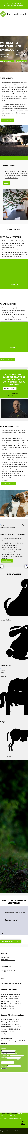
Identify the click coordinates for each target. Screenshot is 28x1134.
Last (16, 1053)
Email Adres (5, 1055)
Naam (3, 1049)
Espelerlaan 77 (6, 958)
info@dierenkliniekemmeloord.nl (14, 5)
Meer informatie (6, 561)
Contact (6, 183)
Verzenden (4, 1068)
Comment (4, 1066)
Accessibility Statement (14, 1118)
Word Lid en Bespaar (8, 484)
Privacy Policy (9, 1116)
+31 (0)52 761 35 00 (14, 3)
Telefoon (4, 1058)
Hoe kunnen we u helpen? (10, 1060)
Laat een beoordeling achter (10, 941)
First (16, 1051)
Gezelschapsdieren (6, 61)
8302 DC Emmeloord (8, 960)
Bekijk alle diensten (7, 360)
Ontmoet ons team (7, 120)
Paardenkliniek (21, 61)
